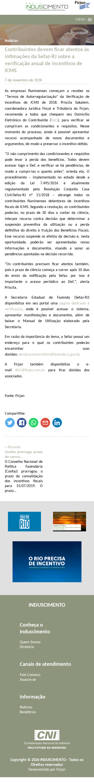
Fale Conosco (30, 675)
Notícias (11, 41)
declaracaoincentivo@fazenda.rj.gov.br (49, 355)
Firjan (60, 770)
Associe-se (28, 680)
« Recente (12, 447)
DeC (54, 120)
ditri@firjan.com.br (30, 370)
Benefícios (28, 712)
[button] (80, 19)
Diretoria (27, 647)
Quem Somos (30, 642)
